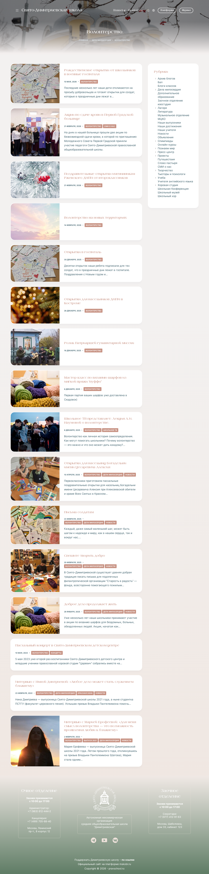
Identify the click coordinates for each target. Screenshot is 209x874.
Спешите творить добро (84, 555)
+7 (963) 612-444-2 (39, 811)
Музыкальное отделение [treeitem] (173, 115)
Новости (119, 10)
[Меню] (17, 10)
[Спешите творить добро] (35, 570)
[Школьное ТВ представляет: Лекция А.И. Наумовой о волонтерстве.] (35, 432)
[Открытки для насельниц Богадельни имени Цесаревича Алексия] (35, 478)
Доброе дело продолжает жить (90, 604)
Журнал (186, 10)
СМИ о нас (109, 126)
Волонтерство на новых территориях (95, 217)
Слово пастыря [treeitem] (167, 163)
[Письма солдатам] (35, 525)
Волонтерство (89, 82)
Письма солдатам (79, 512)
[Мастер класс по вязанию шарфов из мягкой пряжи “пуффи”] (35, 388)
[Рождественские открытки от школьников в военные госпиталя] (35, 83)
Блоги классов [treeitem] (167, 85)
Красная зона (85, 693)
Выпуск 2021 (90, 740)
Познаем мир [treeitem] (166, 148)
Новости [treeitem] (163, 133)
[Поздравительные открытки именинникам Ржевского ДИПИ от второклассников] (35, 180)
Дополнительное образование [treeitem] (168, 95)
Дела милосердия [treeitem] (169, 89)
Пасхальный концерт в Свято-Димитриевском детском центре (67, 645)
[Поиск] (148, 10)
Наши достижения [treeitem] (169, 126)
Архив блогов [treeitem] (166, 78)
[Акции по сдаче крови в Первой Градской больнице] (35, 132)
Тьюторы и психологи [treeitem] (171, 174)
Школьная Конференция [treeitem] (173, 188)
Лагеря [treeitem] (162, 107)
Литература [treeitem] (165, 111)
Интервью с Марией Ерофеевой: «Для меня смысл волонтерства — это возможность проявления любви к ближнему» (100, 726)
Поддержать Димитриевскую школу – (104, 859)
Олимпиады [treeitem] (165, 141)
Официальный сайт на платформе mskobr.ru (104, 864)
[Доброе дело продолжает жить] (35, 615)
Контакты (135, 10)
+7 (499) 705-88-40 (39, 821)
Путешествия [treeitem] (166, 159)
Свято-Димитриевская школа (52, 10)
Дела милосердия (112, 475)
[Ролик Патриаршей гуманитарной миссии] (35, 347)
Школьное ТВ (110, 430)
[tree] (173, 137)
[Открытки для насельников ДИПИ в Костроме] (35, 305)
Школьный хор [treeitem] (167, 196)
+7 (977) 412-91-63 (169, 816)
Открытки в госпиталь (82, 252)
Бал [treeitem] (160, 82)
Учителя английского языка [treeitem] (175, 181)
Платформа (167, 10)
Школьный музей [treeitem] (168, 192)
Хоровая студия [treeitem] (168, 185)
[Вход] (153, 10)
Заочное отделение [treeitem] (170, 100)
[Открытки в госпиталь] (35, 263)
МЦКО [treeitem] (162, 118)
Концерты (56, 653)
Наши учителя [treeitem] (167, 130)
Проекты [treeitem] (163, 155)
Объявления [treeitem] (166, 137)
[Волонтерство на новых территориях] (35, 221)
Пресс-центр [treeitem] (166, 152)
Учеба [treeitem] (161, 177)
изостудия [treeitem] (164, 104)
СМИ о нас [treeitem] (164, 166)
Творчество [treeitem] (165, 170)
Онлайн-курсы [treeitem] (167, 144)
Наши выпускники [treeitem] (169, 122)
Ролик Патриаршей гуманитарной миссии (99, 343)
